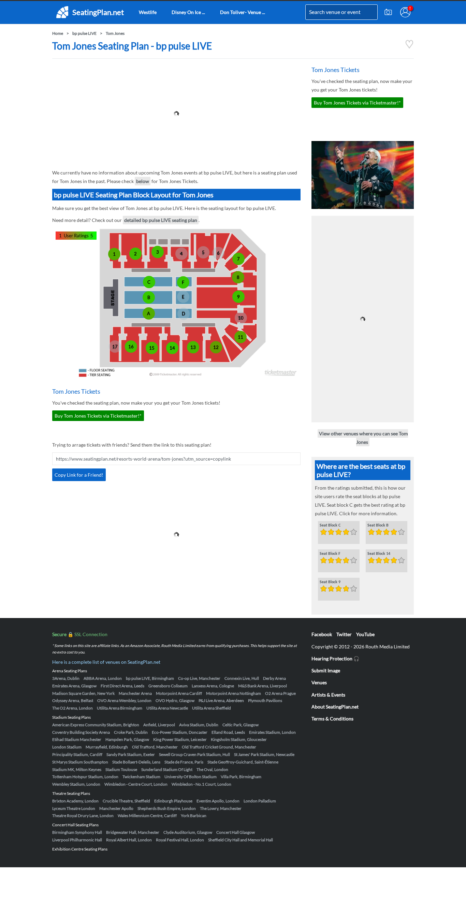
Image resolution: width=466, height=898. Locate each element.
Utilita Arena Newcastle (167, 708)
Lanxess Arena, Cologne (213, 685)
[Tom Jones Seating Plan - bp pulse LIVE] (409, 47)
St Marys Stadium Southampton (80, 761)
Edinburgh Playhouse (173, 800)
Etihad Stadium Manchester (76, 739)
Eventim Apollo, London (217, 800)
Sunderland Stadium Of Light (166, 769)
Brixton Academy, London (75, 800)
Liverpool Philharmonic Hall (77, 839)
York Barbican (193, 815)
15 (152, 348)
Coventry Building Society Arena (81, 732)
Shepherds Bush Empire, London (166, 808)
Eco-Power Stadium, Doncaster (179, 732)
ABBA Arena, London (103, 678)
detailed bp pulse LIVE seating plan (160, 220)
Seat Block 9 (330, 582)
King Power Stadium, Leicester (180, 739)
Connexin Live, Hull (241, 678)
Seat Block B (378, 525)
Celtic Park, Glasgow (240, 724)
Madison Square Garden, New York (83, 693)
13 (193, 347)
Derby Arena (274, 678)
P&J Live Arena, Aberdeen (221, 700)
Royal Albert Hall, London (129, 839)
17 (115, 346)
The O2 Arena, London (72, 708)
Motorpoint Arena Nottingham (233, 693)
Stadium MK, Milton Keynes (76, 769)
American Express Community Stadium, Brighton (95, 724)
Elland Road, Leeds (228, 732)
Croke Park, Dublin (131, 732)
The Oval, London (212, 769)
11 (240, 337)
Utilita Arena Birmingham (119, 708)
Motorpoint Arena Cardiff (179, 693)
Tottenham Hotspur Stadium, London (85, 776)
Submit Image (325, 670)
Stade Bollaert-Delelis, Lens (136, 761)
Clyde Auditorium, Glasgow (187, 832)
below (142, 181)
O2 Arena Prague (280, 693)
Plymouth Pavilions (265, 700)
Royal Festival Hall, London (180, 839)
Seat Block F (330, 554)
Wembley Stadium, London (76, 784)
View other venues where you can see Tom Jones (363, 438)
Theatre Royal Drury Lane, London (83, 815)
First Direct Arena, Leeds (122, 685)
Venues (319, 682)
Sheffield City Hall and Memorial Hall (240, 839)
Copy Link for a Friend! (79, 475)
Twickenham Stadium (141, 776)
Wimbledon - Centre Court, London (136, 784)
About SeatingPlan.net (335, 707)
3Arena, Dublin (65, 678)
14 (172, 348)
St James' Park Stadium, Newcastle (264, 754)
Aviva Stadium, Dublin (198, 724)
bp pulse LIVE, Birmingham (150, 678)
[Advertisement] (176, 114)
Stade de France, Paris (183, 761)
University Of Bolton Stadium (190, 776)
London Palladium (260, 800)
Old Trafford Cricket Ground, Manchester (219, 746)
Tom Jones (115, 33)
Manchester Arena (135, 693)
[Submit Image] (388, 12)
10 (241, 318)
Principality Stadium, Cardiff (77, 754)
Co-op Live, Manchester (199, 678)
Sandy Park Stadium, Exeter (130, 754)
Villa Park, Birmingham (241, 776)
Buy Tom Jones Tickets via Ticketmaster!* (98, 416)
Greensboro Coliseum (168, 685)
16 (131, 346)
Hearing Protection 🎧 (335, 658)
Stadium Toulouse (121, 769)
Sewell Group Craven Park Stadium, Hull (194, 754)
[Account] (405, 12)
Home (57, 33)
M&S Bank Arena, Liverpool (262, 685)
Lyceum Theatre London (73, 808)
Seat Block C (330, 525)
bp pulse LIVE (84, 33)
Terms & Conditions (332, 718)
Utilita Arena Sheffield (211, 708)
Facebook (321, 634)
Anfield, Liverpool (159, 724)
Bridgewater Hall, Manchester (132, 832)
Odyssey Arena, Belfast (72, 700)
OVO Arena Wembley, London (124, 700)
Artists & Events (328, 695)
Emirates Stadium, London (272, 732)
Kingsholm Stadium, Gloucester (239, 739)
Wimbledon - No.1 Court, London (201, 784)
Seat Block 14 (378, 554)
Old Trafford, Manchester (155, 746)
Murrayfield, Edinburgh (107, 746)
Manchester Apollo (116, 808)
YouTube (365, 634)
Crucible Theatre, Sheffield (126, 800)
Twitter (344, 634)
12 (216, 347)
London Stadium (67, 746)
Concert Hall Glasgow (235, 832)
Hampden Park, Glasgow (127, 739)
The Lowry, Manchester (221, 808)
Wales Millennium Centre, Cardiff (147, 815)
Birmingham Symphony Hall (77, 832)
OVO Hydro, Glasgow (175, 700)
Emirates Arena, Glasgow (74, 685)
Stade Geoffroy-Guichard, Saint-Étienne (242, 761)
